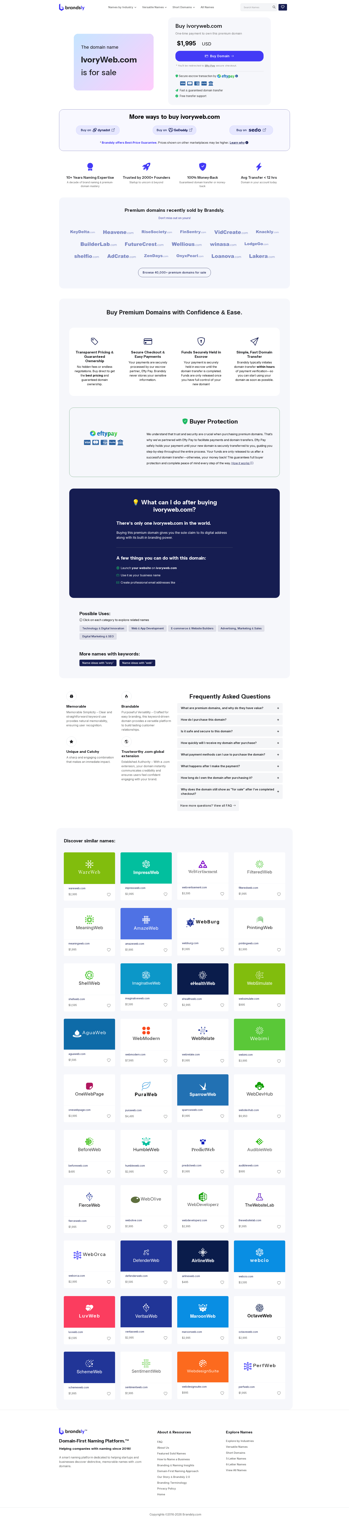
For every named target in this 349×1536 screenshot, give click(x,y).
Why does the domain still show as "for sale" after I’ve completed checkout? (227, 791)
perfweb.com (247, 1386)
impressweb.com (135, 888)
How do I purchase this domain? (203, 719)
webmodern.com (135, 1054)
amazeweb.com (134, 943)
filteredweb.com (248, 888)
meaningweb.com (78, 943)
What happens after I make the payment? (210, 766)
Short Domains (182, 7)
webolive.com (133, 1220)
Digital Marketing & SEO (98, 636)
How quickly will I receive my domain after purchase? (219, 742)
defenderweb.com (136, 1275)
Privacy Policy (166, 1488)
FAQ (160, 1441)
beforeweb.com (78, 1165)
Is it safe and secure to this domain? (207, 731)
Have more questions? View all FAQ (206, 805)
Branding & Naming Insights (175, 1465)
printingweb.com (248, 943)
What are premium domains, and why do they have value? (222, 708)
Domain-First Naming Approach (177, 1471)
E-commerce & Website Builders (192, 628)
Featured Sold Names (171, 1453)
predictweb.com (191, 1165)
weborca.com (76, 1275)
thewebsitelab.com (250, 1220)
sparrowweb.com (192, 1109)
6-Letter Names (236, 1464)
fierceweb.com (77, 1220)
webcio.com (246, 1276)
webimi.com (246, 1054)
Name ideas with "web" (137, 662)
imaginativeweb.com (137, 998)
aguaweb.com (76, 1054)
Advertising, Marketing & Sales (241, 628)
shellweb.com (76, 999)
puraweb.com (133, 1110)
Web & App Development (147, 628)
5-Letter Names (236, 1458)
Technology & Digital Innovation (103, 628)
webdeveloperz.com (194, 1220)
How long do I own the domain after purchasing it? (216, 777)
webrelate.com (191, 1054)
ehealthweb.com (192, 998)
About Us (163, 1447)
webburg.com (190, 943)
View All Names (236, 1470)
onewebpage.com (79, 1109)
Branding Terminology (172, 1482)
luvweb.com (75, 1332)
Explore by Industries (240, 1440)
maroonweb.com (192, 1331)
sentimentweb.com (136, 1387)
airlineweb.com (191, 1276)
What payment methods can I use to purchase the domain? (223, 754)
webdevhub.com (249, 1110)
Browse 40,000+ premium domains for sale (174, 272)
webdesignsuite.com (194, 1386)
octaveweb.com (248, 1331)
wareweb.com (76, 888)
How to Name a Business (173, 1459)
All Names (207, 7)
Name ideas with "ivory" (98, 662)
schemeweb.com (78, 1387)
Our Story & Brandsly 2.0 (173, 1476)
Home (161, 1494)
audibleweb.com (248, 1165)
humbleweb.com (135, 1165)
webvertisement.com (194, 887)
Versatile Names (153, 7)
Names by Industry (120, 7)
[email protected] (188, 582)
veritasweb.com (134, 1331)
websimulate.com (249, 998)
